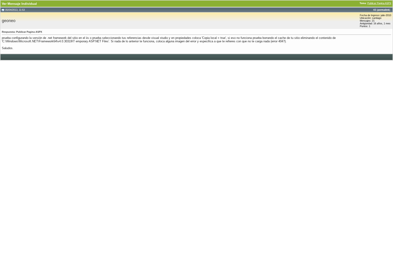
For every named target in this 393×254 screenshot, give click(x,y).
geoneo (8, 20)
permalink (383, 9)
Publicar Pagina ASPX (379, 3)
